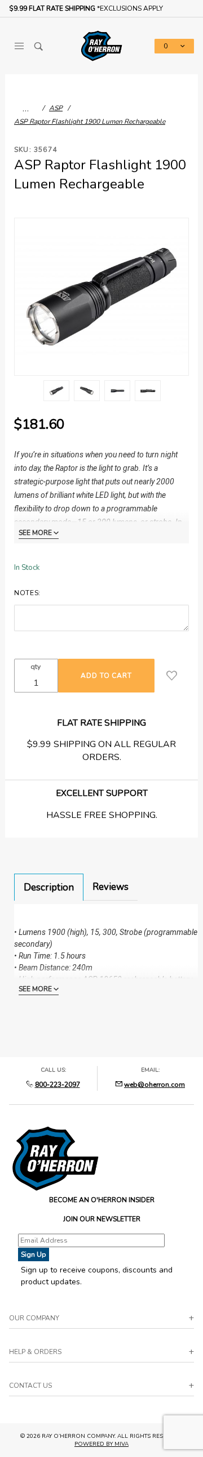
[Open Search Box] (38, 46)
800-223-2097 (57, 1084)
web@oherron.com (154, 1084)
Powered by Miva (101, 1444)
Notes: (27, 592)
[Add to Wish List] (172, 675)
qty (35, 666)
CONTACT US (30, 1385)
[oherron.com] (101, 45)
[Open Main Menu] (19, 46)
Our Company (34, 1318)
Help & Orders (35, 1351)
